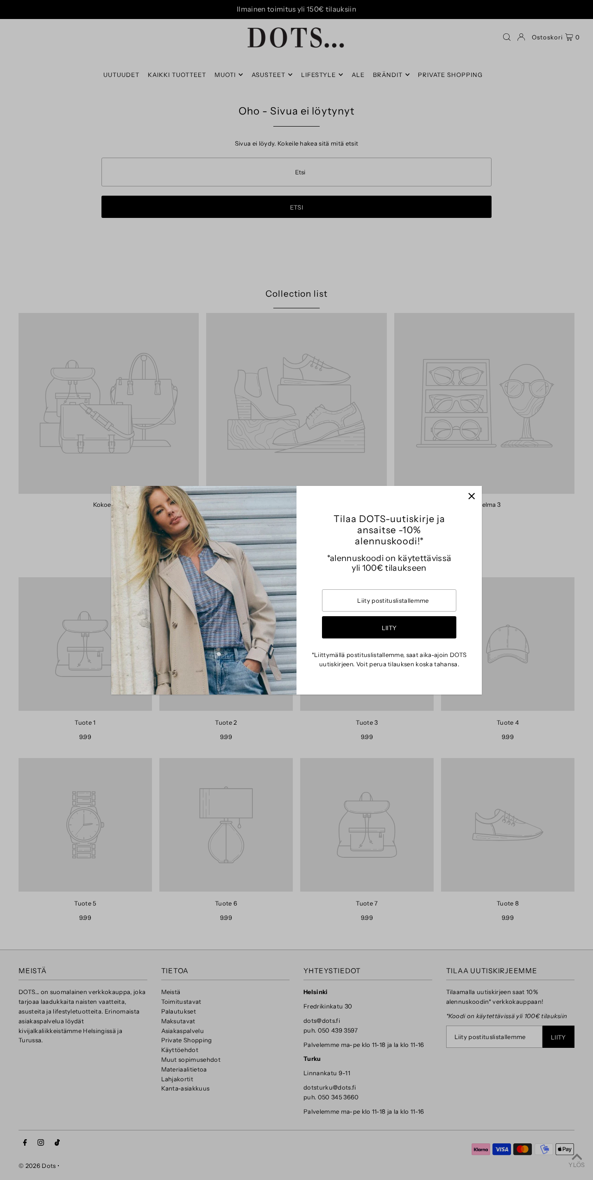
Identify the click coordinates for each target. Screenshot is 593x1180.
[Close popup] (471, 496)
